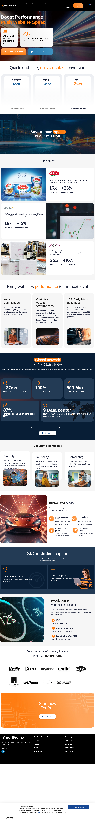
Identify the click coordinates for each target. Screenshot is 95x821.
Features (38, 4)
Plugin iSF (67, 7)
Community (68, 737)
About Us (67, 4)
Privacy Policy (69, 747)
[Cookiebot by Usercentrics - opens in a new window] (9, 818)
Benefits (45, 4)
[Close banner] (92, 805)
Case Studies (53, 4)
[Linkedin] (3, 751)
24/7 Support (69, 744)
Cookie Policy (69, 751)
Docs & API (68, 740)
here (38, 812)
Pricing (60, 4)
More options (22, 818)
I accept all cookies (79, 807)
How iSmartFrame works (41, 737)
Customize (78, 812)
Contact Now (38, 751)
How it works (30, 4)
